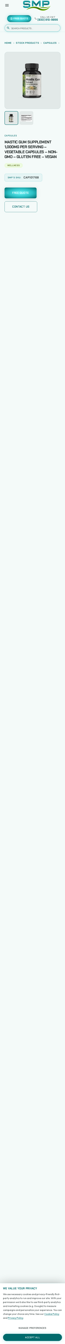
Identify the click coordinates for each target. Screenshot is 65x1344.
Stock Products (27, 42)
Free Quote (20, 193)
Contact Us (20, 206)
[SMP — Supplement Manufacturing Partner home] (37, 5)
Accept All (32, 1337)
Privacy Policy (15, 1317)
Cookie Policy (51, 1313)
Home (8, 42)
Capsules (50, 42)
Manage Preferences (32, 1328)
